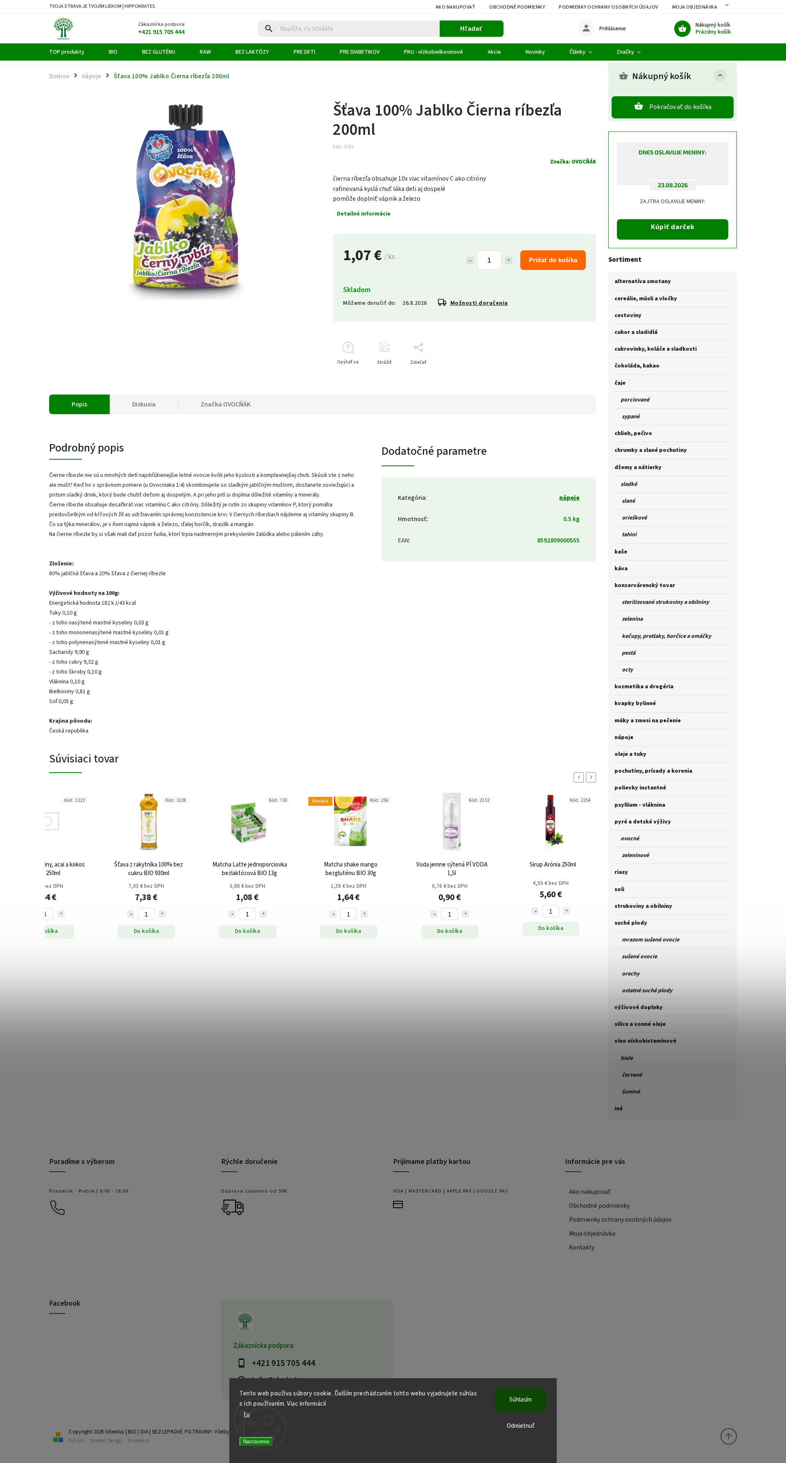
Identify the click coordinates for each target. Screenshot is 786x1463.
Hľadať (471, 28)
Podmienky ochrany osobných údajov (608, 7)
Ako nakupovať (456, 7)
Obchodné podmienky (517, 7)
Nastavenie (256, 1441)
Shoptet (97, 1440)
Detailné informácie (364, 214)
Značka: (573, 162)
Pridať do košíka (553, 259)
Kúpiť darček (673, 226)
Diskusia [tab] (144, 404)
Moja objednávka (695, 7)
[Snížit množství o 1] (130, 914)
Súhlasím (520, 1399)
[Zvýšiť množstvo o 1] (508, 260)
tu (247, 1414)
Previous (580, 777)
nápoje (569, 497)
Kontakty (581, 1247)
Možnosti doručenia (479, 303)
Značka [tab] (226, 404)
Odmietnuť (521, 1426)
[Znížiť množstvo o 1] (470, 260)
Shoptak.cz (138, 1440)
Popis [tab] (79, 404)
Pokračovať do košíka (680, 106)
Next (592, 777)
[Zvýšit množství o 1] (61, 914)
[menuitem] (73, 52)
